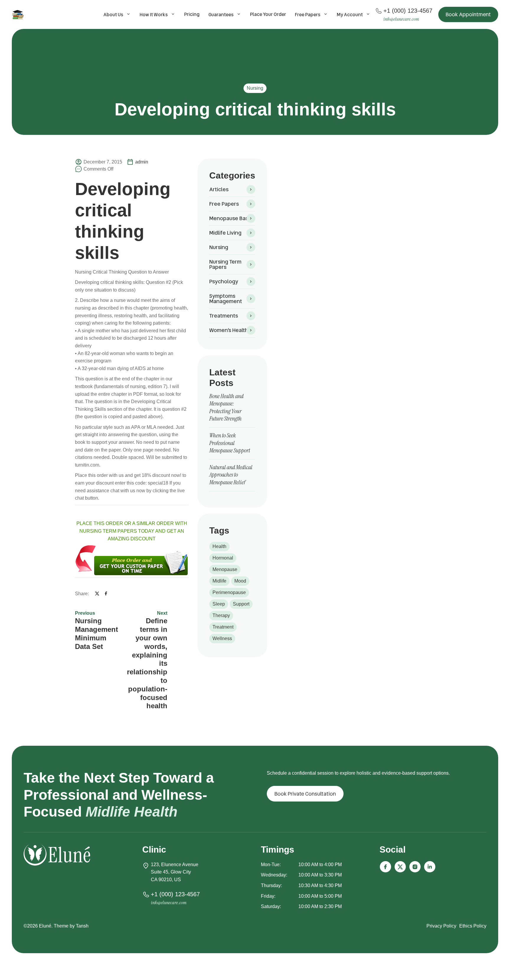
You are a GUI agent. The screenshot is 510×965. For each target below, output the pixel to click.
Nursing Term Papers (225, 264)
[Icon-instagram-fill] (415, 867)
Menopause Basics (232, 218)
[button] (468, 14)
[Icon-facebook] (385, 867)
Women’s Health (228, 330)
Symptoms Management (225, 298)
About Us (113, 14)
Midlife (219, 580)
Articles (218, 189)
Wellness (222, 638)
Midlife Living (225, 233)
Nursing (255, 88)
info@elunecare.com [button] (401, 19)
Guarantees (220, 14)
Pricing (192, 14)
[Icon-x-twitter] (400, 867)
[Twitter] (97, 593)
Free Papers (307, 14)
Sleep (218, 603)
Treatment (222, 626)
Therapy (221, 615)
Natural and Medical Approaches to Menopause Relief (230, 474)
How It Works (154, 14)
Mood (240, 580)
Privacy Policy (441, 925)
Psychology (223, 281)
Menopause (224, 569)
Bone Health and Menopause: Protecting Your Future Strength (226, 407)
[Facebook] (106, 593)
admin (141, 161)
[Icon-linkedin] (430, 867)
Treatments (223, 316)
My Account (350, 14)
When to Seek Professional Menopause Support (229, 442)
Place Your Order (268, 14)
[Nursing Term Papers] (19, 14)
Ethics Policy (472, 925)
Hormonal (222, 557)
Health (219, 546)
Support (241, 603)
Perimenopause (229, 592)
